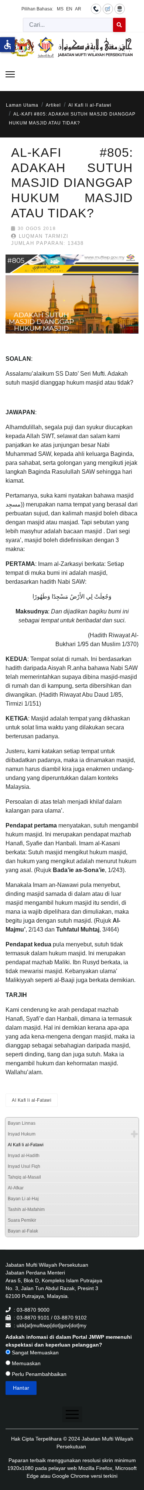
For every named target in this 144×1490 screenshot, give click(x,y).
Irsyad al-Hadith (24, 1155)
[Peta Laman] (120, 8)
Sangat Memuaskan (34, 1352)
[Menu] (10, 74)
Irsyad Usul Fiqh (24, 1166)
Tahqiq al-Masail (24, 1177)
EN (69, 9)
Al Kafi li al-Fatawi (31, 1100)
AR (78, 9)
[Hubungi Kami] (96, 8)
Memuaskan (25, 1363)
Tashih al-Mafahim (26, 1209)
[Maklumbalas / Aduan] (108, 8)
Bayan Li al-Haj (23, 1198)
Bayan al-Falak (23, 1231)
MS (60, 9)
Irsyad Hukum (21, 1134)
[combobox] (68, 25)
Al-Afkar (16, 1188)
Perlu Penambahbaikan (38, 1374)
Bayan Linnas (21, 1123)
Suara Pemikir (22, 1220)
